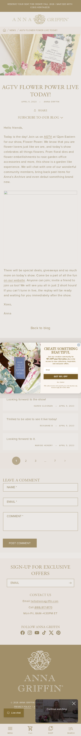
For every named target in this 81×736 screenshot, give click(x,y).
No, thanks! (61, 382)
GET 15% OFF (60, 376)
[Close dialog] (78, 345)
